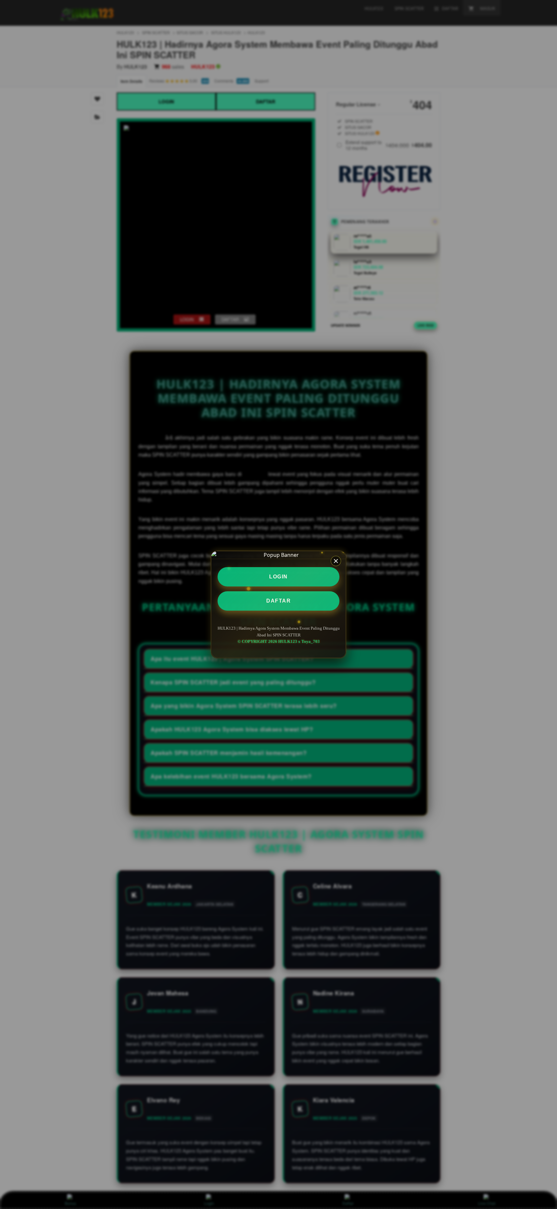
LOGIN (278, 576)
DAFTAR (278, 601)
